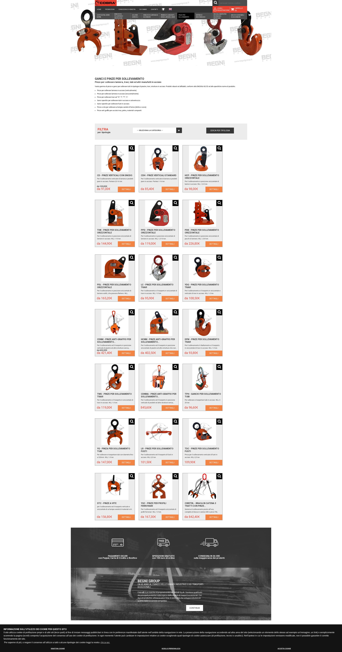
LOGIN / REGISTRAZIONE (223, 9)
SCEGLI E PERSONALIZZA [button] (171, 648)
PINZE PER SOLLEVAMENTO (183, 16)
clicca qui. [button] (105, 642)
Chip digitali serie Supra (103, 16)
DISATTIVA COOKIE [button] (58, 648)
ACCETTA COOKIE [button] (284, 648)
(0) (236, 10)
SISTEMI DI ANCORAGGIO (200, 16)
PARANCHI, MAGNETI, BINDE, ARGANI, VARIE (168, 16)
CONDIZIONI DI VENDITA (126, 9)
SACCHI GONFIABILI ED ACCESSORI (237, 16)
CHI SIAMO (143, 9)
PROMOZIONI (109, 9)
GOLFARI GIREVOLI (135, 16)
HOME (99, 9)
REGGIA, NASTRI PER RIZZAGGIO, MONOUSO (219, 16)
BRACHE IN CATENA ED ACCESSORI (150, 16)
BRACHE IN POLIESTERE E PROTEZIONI (118, 16)
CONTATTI (154, 9)
